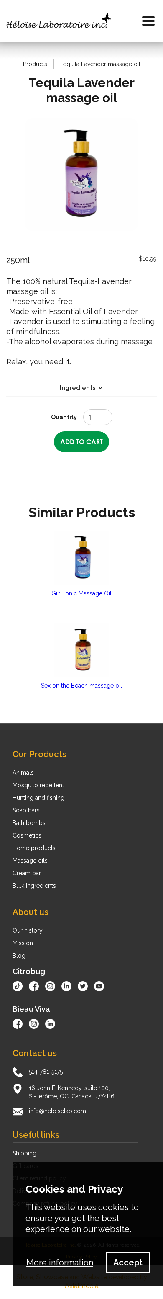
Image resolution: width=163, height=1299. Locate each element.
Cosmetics (27, 835)
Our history (28, 930)
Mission (23, 943)
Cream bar (27, 873)
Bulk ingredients (34, 885)
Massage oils (30, 860)
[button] (148, 21)
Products (35, 64)
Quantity (64, 417)
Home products (34, 848)
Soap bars (26, 810)
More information (59, 1263)
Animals (23, 772)
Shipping (24, 1153)
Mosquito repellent (38, 785)
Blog (19, 955)
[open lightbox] (81, 174)
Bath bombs (29, 823)
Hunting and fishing (38, 797)
